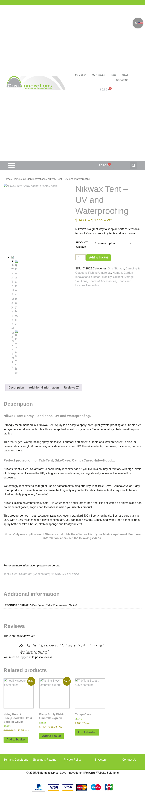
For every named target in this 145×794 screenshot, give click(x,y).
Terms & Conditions (16, 759)
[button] (133, 165)
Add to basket (98, 257)
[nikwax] (37, 217)
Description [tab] (16, 387)
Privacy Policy (72, 759)
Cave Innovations (71, 772)
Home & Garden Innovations (29, 179)
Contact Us (129, 759)
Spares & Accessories (102, 281)
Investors (100, 759)
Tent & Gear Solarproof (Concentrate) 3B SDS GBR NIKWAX (42, 573)
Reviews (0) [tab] (71, 387)
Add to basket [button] (15, 739)
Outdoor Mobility (101, 276)
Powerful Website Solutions (101, 772)
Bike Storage (116, 268)
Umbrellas (92, 285)
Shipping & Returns (44, 759)
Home (7, 179)
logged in (25, 657)
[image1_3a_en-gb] (16, 293)
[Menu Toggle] (11, 165)
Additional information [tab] (44, 387)
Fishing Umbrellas (99, 272)
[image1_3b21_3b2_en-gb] (16, 352)
